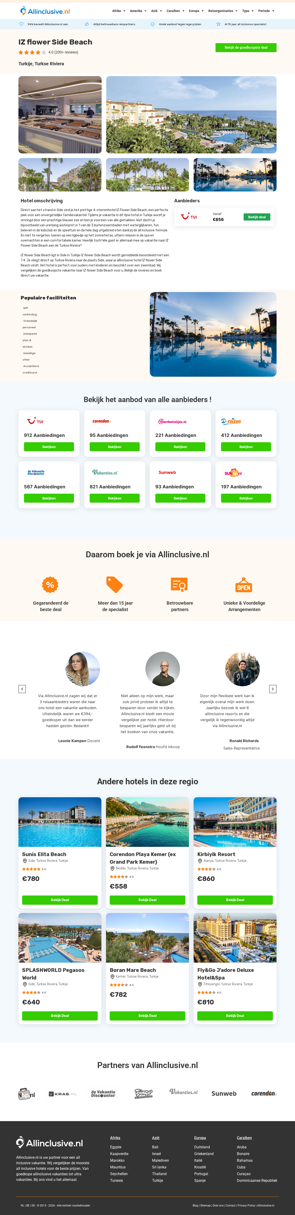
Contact (231, 1205)
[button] (22, 689)
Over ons (218, 1205)
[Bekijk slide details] (35, 1094)
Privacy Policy (246, 1205)
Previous (24, 1092)
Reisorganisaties (220, 11)
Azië (154, 11)
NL (22, 1205)
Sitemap (205, 1205)
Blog (195, 1205)
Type (245, 11)
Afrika (116, 11)
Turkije (25, 63)
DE (33, 1205)
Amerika (136, 11)
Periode (264, 11)
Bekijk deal (257, 217)
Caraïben (173, 11)
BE (28, 1205)
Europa (194, 11)
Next (270, 1092)
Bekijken (49, 447)
